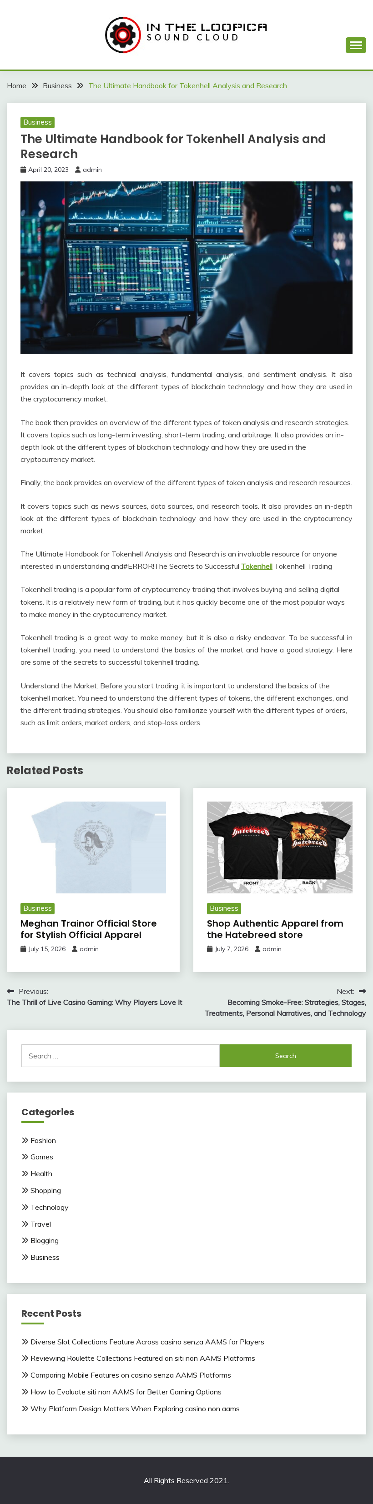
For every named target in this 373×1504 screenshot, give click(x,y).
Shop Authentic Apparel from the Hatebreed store (275, 929)
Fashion (43, 1140)
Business (37, 122)
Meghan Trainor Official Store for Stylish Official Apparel (88, 929)
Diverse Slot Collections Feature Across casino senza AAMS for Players (147, 1341)
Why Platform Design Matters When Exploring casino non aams (135, 1408)
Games (41, 1156)
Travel (40, 1223)
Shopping (45, 1190)
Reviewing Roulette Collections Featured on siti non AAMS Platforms (142, 1358)
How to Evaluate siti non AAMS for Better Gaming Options (126, 1391)
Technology (49, 1207)
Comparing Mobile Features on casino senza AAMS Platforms (130, 1374)
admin (92, 169)
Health (41, 1173)
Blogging (44, 1240)
